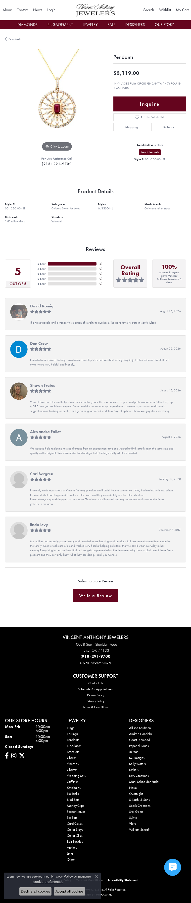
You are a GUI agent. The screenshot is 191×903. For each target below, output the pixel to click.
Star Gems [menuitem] (136, 811)
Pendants (14, 39)
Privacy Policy (95, 701)
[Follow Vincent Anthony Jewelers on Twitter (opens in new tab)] (22, 756)
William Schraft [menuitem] (139, 829)
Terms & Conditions (95, 707)
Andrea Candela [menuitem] (140, 733)
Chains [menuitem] (71, 757)
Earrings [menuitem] (72, 733)
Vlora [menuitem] (132, 823)
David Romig (41, 306)
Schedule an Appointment (95, 689)
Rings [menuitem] (70, 727)
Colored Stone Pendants (65, 208)
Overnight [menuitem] (136, 793)
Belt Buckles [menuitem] (75, 841)
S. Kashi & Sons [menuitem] (139, 799)
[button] (51, 10)
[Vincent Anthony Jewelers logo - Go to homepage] (95, 10)
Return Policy (95, 695)
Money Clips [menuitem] (75, 805)
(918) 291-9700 (57, 164)
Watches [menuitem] (73, 763)
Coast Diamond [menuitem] (139, 739)
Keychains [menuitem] (74, 787)
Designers (135, 24)
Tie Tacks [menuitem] (73, 793)
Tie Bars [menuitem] (72, 817)
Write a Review (95, 595)
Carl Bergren (41, 473)
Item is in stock (150, 152)
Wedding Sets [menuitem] (76, 775)
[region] (56, 100)
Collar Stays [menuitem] (75, 829)
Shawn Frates (42, 385)
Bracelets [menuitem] (73, 751)
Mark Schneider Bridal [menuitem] (144, 781)
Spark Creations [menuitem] (139, 805)
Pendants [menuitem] (73, 739)
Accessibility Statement (123, 880)
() (100, 264)
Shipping (131, 127)
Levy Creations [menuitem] (139, 775)
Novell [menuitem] (133, 787)
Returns (168, 127)
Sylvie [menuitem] (133, 817)
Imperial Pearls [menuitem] (139, 745)
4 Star (42, 269)
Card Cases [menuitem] (75, 823)
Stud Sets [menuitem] (73, 799)
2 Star (42, 279)
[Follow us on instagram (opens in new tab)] (13, 756)
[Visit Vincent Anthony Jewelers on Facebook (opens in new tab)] (7, 756)
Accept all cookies (69, 891)
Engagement (60, 24)
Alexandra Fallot (45, 431)
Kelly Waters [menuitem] (137, 763)
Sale (111, 24)
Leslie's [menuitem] (134, 769)
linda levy (39, 524)
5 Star (42, 264)
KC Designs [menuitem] (136, 757)
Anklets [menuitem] (72, 847)
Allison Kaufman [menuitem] (140, 727)
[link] (6, 10)
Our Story (164, 24)
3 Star (42, 274)
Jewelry (90, 24)
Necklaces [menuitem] (74, 745)
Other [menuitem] (71, 859)
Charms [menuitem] (72, 769)
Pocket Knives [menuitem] (76, 811)
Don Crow (39, 343)
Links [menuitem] (70, 853)
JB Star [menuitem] (133, 751)
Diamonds (27, 24)
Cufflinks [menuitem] (72, 781)
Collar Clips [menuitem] (75, 835)
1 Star (42, 284)
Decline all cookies (35, 891)
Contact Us (95, 683)
